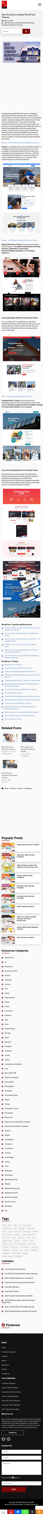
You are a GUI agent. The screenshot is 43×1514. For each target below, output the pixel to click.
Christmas (26, 1231)
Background (27, 1225)
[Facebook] (18, 1512)
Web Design (9, 1175)
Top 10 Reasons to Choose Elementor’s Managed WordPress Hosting (22, 657)
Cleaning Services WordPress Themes (18, 703)
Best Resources (10, 23)
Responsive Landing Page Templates (17, 1122)
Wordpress (28, 788)
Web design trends (11, 1179)
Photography (9, 1086)
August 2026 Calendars (10, 1388)
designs (17, 1235)
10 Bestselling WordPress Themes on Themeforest (22, 680)
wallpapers (6, 1253)
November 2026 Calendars (11, 1401)
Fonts (6, 1024)
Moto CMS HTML (10, 1073)
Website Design (7, 1256)
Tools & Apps (9, 1157)
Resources (5, 1365)
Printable (5, 1247)
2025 (9, 1225)
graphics (18, 1241)
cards (10, 1231)
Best (6, 788)
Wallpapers (8, 1171)
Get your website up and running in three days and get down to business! (22, 629)
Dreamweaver (10, 998)
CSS (6, 989)
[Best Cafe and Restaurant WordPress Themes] (10, 764)
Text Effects (9, 1148)
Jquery (7, 1060)
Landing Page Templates (13, 1064)
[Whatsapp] (25, 1512)
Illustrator (8, 1042)
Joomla (7, 1055)
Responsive (9, 1117)
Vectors (7, 1162)
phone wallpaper (20, 1244)
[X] (32, 1512)
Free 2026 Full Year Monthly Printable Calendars (21, 1274)
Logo (6, 1068)
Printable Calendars (8, 1352)
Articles (4, 1369)
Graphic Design (10, 1029)
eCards (7, 1006)
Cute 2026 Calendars (12, 1287)
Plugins (7, 1100)
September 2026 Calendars (11, 1392)
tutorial (26, 1250)
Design (7, 993)
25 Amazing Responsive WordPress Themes (20, 671)
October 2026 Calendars (10, 1396)
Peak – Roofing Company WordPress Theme (17, 396)
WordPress (20, 23)
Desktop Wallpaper (28, 1235)
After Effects (9, 958)
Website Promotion (11, 1193)
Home (4, 1348)
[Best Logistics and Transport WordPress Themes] (28, 738)
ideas (31, 1241)
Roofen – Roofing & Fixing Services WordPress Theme (20, 143)
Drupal (7, 1002)
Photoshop (8, 1091)
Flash (6, 1020)
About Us (8, 1504)
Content (7, 984)
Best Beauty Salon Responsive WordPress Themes (22, 700)
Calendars (8, 980)
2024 (4, 1225)
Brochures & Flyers (11, 971)
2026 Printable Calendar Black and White (19, 1296)
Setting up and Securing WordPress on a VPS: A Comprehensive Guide (21, 651)
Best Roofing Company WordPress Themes (20, 716)
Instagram (8, 1046)
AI (5, 962)
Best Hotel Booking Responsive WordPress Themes (22, 696)
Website (7, 1184)
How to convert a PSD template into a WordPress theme (21, 634)
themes (20, 788)
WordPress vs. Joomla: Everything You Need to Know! (21, 645)
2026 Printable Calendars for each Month (19, 1278)
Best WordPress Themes (13, 665)
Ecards (13, 1238)
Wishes (4, 1361)
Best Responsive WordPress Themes (8, 748)
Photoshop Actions (11, 1095)
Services (15, 1504)
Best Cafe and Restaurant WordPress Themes (21, 689)
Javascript (8, 1051)
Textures (8, 1153)
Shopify (7, 1135)
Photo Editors (9, 1082)
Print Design (9, 1113)
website (25, 1253)
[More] (39, 1512)
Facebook (8, 1015)
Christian (18, 1231)
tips (20, 1250)
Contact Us (5, 1373)
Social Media (9, 1139)
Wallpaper (34, 1250)
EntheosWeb (29, 1502)
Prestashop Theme (11, 1108)
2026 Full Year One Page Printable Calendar (20, 1282)
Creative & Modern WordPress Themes (18, 668)
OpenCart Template (11, 1077)
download (5, 1238)
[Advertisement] (21, 90)
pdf (11, 1244)
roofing (12, 788)
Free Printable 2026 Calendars (15, 1269)
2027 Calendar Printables (10, 1409)
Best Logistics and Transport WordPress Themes (21, 712)
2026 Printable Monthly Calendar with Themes (21, 1311)
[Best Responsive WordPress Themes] (10, 738)
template (35, 1247)
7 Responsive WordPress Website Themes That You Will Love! (23, 676)
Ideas (21, 1504)
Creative (35, 1231)
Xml (6, 1210)
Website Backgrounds (12, 1188)
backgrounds (6, 1228)
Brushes (7, 975)
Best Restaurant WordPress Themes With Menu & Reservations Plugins (22, 685)
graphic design (7, 1241)
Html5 (7, 1037)
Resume (7, 1131)
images (4, 1244)
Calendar (22, 1228)
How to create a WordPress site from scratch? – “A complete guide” (22, 640)
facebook (21, 1238)
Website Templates (11, 1197)
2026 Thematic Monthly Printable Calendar (19, 1307)
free (34, 1238)
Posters (7, 1104)
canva (4, 1231)
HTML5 (25, 1241)
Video (7, 1166)
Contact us (13, 1432)
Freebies (5, 1356)
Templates (8, 1144)
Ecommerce (9, 1011)
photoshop (31, 1244)
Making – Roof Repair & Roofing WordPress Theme (19, 240)
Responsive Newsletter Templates (16, 1126)
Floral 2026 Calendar (12, 1291)
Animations (9, 966)
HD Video (8, 1033)
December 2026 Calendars (11, 1405)
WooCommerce (10, 1202)
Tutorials (27, 1504)
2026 (15, 1225)
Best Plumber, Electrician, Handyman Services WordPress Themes (20, 708)
